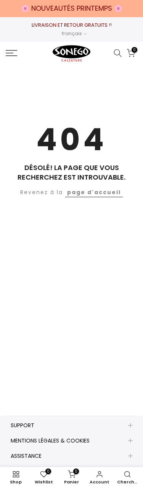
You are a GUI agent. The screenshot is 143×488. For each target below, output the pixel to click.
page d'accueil (94, 192)
